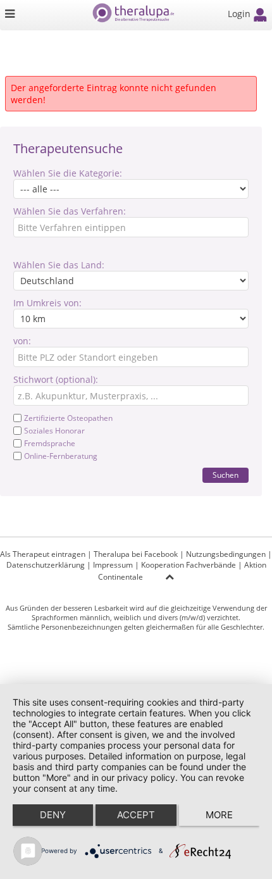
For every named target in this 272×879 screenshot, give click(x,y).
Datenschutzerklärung (45, 564)
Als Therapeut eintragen (42, 554)
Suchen (225, 475)
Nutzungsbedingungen (226, 554)
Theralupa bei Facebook (136, 554)
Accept (136, 815)
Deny (53, 815)
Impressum (113, 564)
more (219, 815)
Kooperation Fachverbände (188, 564)
